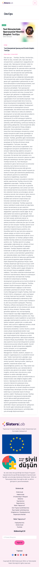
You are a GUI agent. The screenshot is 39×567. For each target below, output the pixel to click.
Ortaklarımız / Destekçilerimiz (20, 512)
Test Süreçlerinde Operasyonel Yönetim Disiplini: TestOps (19, 49)
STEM (5, 45)
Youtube (19, 527)
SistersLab (19, 492)
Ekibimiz (20, 499)
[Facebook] (13, 555)
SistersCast (19, 525)
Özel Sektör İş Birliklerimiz (20, 510)
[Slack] (26, 555)
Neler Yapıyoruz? (19, 505)
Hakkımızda (20, 494)
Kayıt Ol (19, 542)
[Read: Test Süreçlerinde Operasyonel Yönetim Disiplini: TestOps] (19, 32)
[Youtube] (23, 555)
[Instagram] (18, 555)
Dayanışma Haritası (19, 514)
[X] (15, 555)
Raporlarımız (20, 503)
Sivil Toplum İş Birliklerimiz (20, 508)
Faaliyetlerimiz (19, 523)
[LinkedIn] (21, 555)
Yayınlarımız (20, 501)
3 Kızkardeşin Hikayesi (20, 496)
